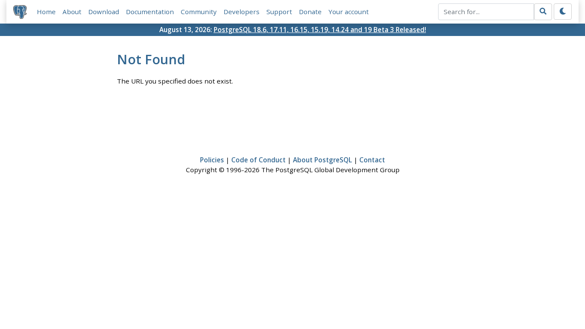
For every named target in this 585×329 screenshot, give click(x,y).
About (72, 11)
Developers (242, 11)
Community (199, 11)
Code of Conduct (258, 160)
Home (46, 11)
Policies (212, 160)
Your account (348, 11)
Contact (372, 160)
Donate (310, 11)
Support (279, 11)
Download (103, 11)
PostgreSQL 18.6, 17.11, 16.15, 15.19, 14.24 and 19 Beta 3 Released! (320, 29)
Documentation (150, 11)
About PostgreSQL (322, 160)
